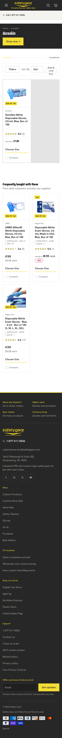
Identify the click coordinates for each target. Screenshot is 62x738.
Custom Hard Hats (13, 501)
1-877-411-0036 (15, 441)
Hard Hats (8, 507)
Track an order (11, 643)
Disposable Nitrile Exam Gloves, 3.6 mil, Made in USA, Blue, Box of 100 (45, 232)
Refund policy (10, 656)
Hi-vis (6, 527)
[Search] (48, 5)
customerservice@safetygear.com (21, 449)
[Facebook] (6, 477)
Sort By (26, 69)
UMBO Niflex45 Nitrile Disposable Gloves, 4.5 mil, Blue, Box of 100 (15, 232)
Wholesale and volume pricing (19, 563)
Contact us (9, 637)
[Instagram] (14, 477)
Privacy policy (10, 663)
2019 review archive (14, 650)
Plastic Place (9, 607)
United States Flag (12, 613)
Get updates (49, 687)
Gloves (6, 520)
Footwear (8, 533)
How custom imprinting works (19, 570)
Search (6, 728)
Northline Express (12, 600)
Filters (12, 69)
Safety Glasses (11, 514)
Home (5, 28)
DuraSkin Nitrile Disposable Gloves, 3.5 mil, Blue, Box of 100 (16, 119)
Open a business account (16, 557)
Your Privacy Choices (14, 669)
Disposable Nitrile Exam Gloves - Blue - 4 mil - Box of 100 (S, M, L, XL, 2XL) (16, 323)
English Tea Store (12, 587)
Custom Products (12, 494)
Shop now (12, 41)
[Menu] (6, 5)
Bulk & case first (51, 70)
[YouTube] (30, 477)
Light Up (7, 593)
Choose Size (12, 149)
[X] (22, 477)
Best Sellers (9, 540)
